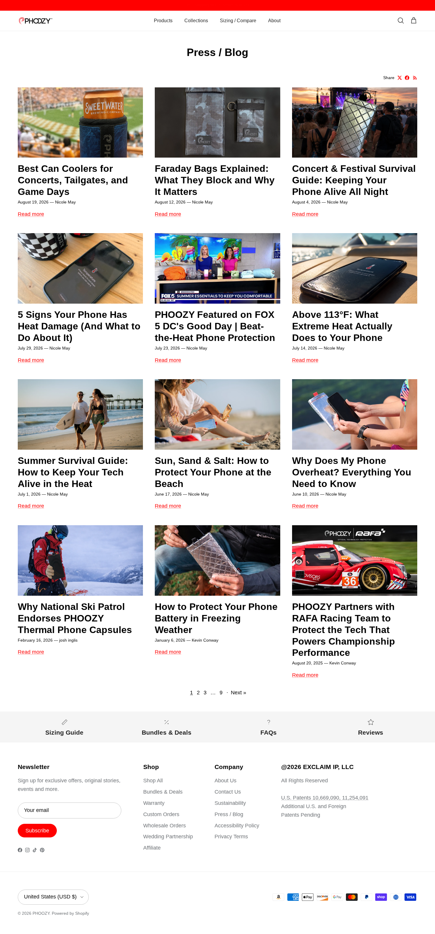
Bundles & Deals (163, 792)
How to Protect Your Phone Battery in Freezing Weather (216, 618)
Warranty (154, 803)
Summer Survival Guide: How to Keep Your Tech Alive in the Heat (73, 472)
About (274, 20)
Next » (238, 693)
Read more (31, 214)
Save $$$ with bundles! (217, 5)
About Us (225, 781)
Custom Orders (161, 814)
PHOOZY (41, 913)
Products (163, 20)
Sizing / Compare (238, 20)
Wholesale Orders (164, 826)
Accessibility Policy (237, 826)
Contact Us (228, 792)
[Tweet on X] (399, 78)
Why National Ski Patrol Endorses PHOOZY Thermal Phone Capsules (75, 618)
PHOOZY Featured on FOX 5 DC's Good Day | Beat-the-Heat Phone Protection (215, 326)
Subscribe (37, 831)
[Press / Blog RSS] (415, 78)
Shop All (153, 781)
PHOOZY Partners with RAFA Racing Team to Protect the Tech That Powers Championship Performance (343, 629)
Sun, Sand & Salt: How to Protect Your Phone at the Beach (213, 472)
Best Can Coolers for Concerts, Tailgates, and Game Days (73, 180)
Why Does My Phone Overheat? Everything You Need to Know (351, 472)
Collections (196, 20)
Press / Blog (229, 814)
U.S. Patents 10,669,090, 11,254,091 (324, 798)
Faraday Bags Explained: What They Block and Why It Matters (215, 180)
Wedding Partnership (168, 837)
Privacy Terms (231, 837)
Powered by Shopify (70, 913)
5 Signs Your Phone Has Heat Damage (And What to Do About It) (79, 326)
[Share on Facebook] (407, 78)
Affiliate (152, 848)
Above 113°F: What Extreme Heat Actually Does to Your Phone (342, 326)
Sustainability (230, 803)
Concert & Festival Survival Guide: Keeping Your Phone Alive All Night (354, 180)
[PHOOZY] (35, 21)
